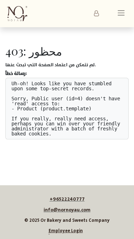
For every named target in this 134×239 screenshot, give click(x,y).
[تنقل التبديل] (121, 14)
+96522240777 (67, 199)
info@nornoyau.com (67, 210)
